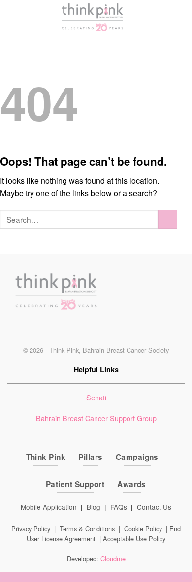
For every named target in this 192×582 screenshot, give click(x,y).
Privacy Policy (30, 528)
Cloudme (113, 558)
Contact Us (154, 507)
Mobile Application (49, 507)
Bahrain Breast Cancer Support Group (96, 418)
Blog (93, 507)
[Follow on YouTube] (121, 331)
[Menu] (9, 17)
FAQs (118, 507)
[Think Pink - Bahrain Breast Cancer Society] (92, 17)
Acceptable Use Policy (134, 538)
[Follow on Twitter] (87, 331)
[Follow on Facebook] (70, 331)
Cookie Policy (143, 528)
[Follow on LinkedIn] (104, 331)
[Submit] (167, 219)
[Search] (180, 17)
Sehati (96, 397)
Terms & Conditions (87, 528)
